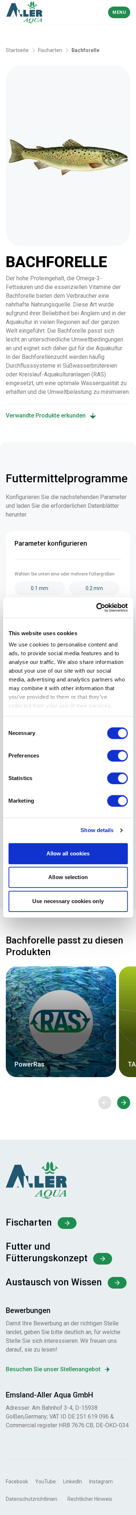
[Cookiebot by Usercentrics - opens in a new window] (97, 607)
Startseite (17, 50)
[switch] (117, 756)
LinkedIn (72, 1481)
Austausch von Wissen (54, 1282)
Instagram (101, 1481)
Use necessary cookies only (68, 901)
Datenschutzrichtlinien (31, 1499)
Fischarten (50, 50)
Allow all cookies (68, 853)
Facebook (17, 1481)
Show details (97, 830)
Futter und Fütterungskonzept (46, 1252)
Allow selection (68, 877)
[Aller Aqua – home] (36, 12)
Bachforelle (85, 50)
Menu (119, 12)
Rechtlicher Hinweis (89, 1499)
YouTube (45, 1481)
